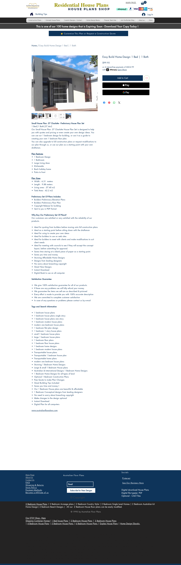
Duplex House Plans (109, 523)
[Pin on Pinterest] (109, 102)
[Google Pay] (125, 92)
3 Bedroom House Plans (105, 520)
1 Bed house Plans (60, 520)
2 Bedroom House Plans (36, 504)
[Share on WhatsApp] (114, 102)
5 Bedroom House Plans (63, 523)
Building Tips (41, 14)
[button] (144, 3)
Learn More (122, 69)
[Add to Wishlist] (146, 78)
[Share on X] (119, 102)
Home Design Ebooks (130, 523)
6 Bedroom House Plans (87, 523)
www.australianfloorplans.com (45, 410)
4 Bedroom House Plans (38, 523)
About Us (29, 477)
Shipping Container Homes (38, 520)
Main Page (30, 475)
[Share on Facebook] (104, 102)
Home (34, 45)
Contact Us (30, 480)
